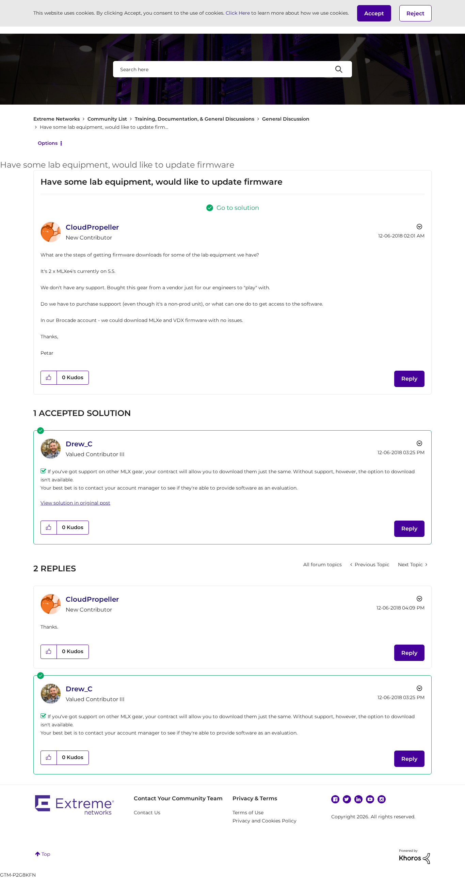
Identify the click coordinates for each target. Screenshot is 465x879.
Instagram (382, 799)
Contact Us (147, 812)
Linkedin (358, 799)
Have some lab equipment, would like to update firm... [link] (104, 127)
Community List (107, 119)
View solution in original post (75, 503)
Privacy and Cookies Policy (264, 821)
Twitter (347, 799)
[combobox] (232, 69)
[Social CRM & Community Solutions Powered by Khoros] (414, 856)
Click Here (238, 13)
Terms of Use (248, 812)
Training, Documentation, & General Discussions (194, 119)
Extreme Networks (56, 119)
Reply (409, 378)
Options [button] (48, 143)
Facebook (335, 799)
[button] (374, 13)
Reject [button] (415, 13)
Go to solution (238, 208)
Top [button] (46, 854)
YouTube (370, 799)
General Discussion (285, 119)
